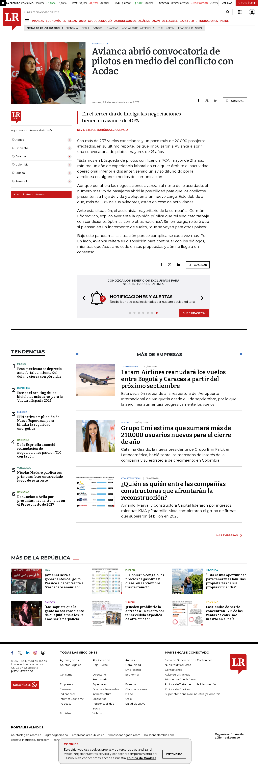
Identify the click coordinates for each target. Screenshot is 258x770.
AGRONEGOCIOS (125, 20)
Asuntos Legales (70, 664)
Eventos (130, 684)
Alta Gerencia (101, 660)
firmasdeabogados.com (124, 734)
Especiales (99, 684)
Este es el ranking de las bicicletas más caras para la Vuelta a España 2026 (40, 396)
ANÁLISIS (144, 20)
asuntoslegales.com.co (26, 734)
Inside (129, 694)
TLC (160, 28)
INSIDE (224, 20)
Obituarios (99, 698)
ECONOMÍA (53, 20)
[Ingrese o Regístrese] (252, 12)
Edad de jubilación (190, 28)
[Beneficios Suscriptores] (240, 12)
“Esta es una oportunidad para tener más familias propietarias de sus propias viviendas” (226, 581)
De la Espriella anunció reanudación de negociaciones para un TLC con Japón (39, 450)
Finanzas (112, 28)
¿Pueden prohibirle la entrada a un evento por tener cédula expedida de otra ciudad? (144, 613)
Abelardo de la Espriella (138, 28)
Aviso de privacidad (177, 674)
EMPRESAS (70, 20)
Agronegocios (69, 660)
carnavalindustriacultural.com (30, 739)
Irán (47, 570)
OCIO (82, 20)
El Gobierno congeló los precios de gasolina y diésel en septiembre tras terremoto (144, 581)
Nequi (85, 28)
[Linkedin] (215, 101)
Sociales (65, 713)
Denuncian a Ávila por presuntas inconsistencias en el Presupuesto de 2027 (41, 500)
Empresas (66, 684)
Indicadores (67, 694)
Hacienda (23, 440)
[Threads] (44, 653)
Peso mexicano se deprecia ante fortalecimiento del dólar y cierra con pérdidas (39, 372)
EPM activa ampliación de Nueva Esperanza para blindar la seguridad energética (38, 423)
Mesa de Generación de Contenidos (188, 660)
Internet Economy (71, 698)
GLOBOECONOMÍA (100, 20)
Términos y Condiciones (180, 679)
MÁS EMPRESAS (227, 535)
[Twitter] (207, 101)
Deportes (23, 388)
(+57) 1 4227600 (22, 671)
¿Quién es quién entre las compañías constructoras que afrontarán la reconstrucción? (173, 490)
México (21, 363)
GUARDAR (237, 100)
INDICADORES (208, 20)
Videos (97, 713)
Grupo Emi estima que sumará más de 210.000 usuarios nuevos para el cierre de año (176, 434)
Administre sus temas (30, 194)
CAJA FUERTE (188, 20)
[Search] (227, 12)
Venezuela (24, 467)
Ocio (128, 698)
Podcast (65, 703)
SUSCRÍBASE (247, 3)
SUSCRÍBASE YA (194, 313)
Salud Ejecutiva (135, 703)
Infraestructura (102, 694)
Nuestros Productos (178, 664)
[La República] (12, 19)
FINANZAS (37, 20)
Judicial (130, 602)
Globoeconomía (136, 689)
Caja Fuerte (100, 664)
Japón (170, 28)
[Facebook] (199, 101)
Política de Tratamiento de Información (190, 684)
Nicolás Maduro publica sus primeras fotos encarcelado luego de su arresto (40, 476)
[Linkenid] (29, 653)
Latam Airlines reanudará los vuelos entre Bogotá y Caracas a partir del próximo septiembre (173, 379)
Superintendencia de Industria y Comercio (193, 694)
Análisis (130, 660)
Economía (72, 28)
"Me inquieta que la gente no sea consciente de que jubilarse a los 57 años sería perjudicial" (64, 613)
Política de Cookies (141, 758)
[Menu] (27, 20)
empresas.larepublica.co (88, 734)
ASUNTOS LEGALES (165, 20)
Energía (22, 412)
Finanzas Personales (106, 689)
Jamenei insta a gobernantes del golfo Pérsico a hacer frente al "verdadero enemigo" (65, 581)
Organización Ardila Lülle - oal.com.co (229, 735)
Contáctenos (173, 669)
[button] (82, 298)
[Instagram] (36, 653)
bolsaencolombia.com (159, 734)
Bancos (97, 28)
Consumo (212, 602)
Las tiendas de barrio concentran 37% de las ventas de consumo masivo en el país (224, 613)
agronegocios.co (56, 734)
